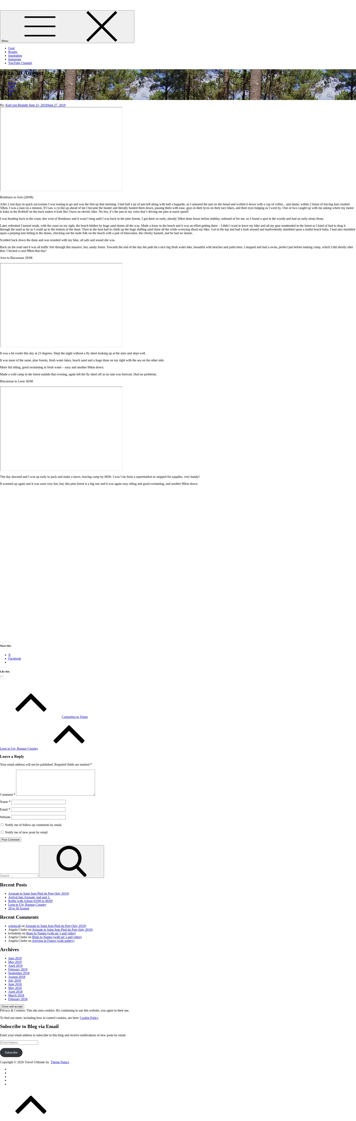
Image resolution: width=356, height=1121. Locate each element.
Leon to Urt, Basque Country (27, 904)
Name (5, 802)
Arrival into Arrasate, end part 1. (29, 897)
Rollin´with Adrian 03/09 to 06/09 (30, 901)
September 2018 (18, 973)
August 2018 (16, 977)
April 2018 (15, 991)
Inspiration (15, 55)
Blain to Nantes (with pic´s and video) (51, 933)
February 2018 (17, 999)
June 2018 (15, 984)
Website (5, 817)
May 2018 (15, 988)
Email (5, 809)
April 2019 (15, 965)
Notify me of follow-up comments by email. (33, 825)
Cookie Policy (89, 1018)
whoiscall (14, 926)
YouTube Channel (20, 63)
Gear (11, 48)
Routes (12, 52)
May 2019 (15, 962)
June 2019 (15, 958)
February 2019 (17, 969)
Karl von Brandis (17, 105)
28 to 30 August (18, 908)
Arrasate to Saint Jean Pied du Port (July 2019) (38, 893)
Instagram (14, 59)
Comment (7, 794)
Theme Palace (60, 1062)
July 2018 (14, 980)
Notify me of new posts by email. (26, 832)
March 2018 (16, 995)
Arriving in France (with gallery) (53, 940)
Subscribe (11, 1052)
